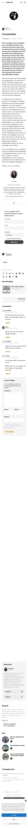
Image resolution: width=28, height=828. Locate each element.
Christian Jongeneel (10, 724)
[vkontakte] (23, 273)
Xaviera (7, 28)
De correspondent (9, 726)
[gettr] (13, 276)
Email (6, 225)
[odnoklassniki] (3, 276)
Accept (14, 815)
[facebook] (3, 273)
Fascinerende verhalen (17, 745)
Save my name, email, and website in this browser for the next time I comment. (13, 426)
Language (7, 232)
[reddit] (16, 273)
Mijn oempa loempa (17, 286)
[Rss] (14, 203)
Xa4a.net (9, 2)
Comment (7, 391)
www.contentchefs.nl (9, 199)
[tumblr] (13, 273)
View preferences (14, 823)
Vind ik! (5, 262)
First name (7, 219)
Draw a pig (21, 298)
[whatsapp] (6, 276)
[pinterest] (6, 273)
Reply (7, 322)
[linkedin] (9, 273)
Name (6, 409)
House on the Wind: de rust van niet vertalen (17, 754)
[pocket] (19, 273)
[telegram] (9, 276)
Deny (14, 819)
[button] (25, 800)
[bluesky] (16, 276)
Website (6, 417)
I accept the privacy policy (13, 238)
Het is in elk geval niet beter (17, 737)
